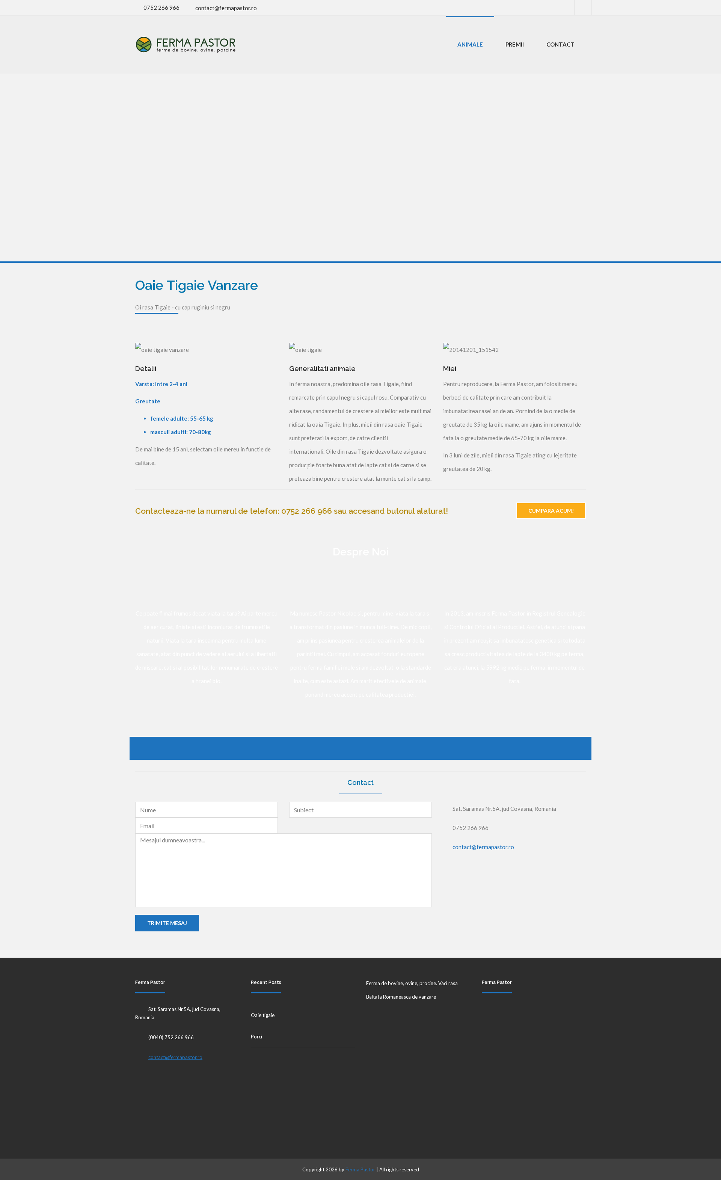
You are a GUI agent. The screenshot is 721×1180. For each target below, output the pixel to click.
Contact (560, 44)
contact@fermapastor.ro (226, 8)
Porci (256, 1037)
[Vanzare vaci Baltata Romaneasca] (186, 44)
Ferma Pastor (360, 1169)
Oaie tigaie (263, 1015)
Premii (514, 44)
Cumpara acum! (551, 510)
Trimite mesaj (167, 923)
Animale (470, 44)
